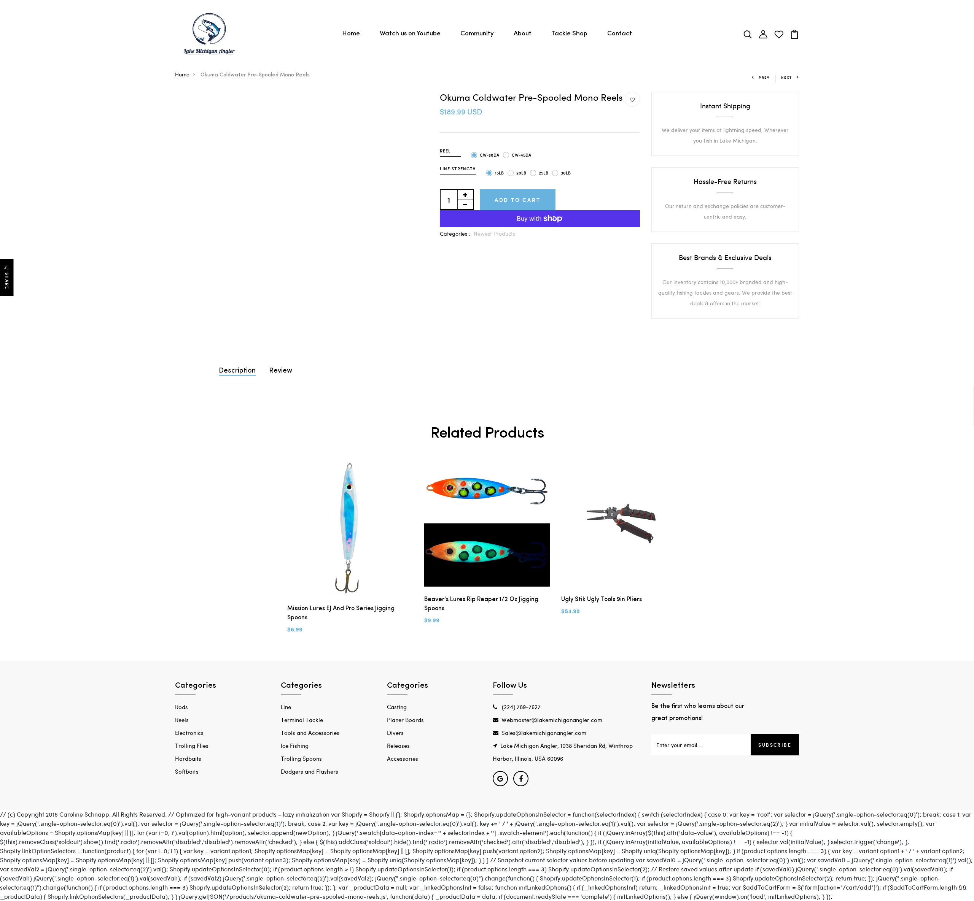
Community (477, 33)
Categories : (455, 233)
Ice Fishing (295, 745)
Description (237, 371)
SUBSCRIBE (774, 744)
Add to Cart (518, 200)
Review (280, 371)
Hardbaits (188, 758)
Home (351, 33)
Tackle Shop (569, 33)
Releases (398, 745)
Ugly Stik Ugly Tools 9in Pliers (601, 599)
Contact (619, 33)
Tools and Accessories (310, 732)
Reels (182, 719)
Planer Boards (405, 719)
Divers (395, 732)
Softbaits (187, 771)
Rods (181, 707)
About (523, 33)
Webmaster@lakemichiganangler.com (551, 719)
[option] (350, 553)
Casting (397, 707)
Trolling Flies (191, 745)
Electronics (189, 732)
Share (7, 281)
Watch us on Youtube (410, 33)
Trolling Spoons (301, 758)
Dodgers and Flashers (309, 771)
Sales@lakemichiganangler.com (543, 732)
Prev (764, 77)
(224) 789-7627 (520, 707)
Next (786, 77)
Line (286, 707)
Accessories (402, 758)
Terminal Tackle (302, 719)
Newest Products (494, 233)
